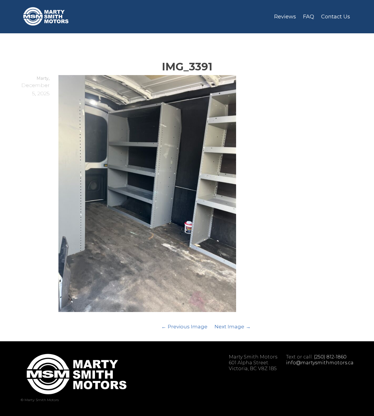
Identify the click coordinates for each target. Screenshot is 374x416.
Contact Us (335, 16)
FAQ (308, 16)
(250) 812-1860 (330, 357)
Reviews (285, 16)
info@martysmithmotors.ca (320, 362)
